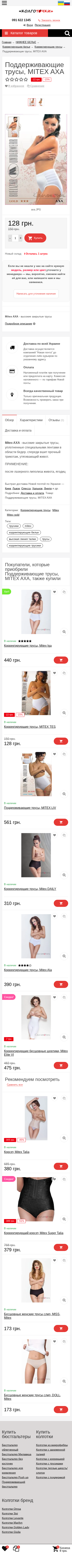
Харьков (37, 488)
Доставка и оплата (32, 493)
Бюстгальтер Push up (15, 1477)
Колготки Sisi (10, 1513)
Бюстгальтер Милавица (16, 1454)
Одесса (26, 488)
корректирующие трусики (25, 545)
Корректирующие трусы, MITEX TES (30, 726)
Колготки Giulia (11, 1531)
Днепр (48, 488)
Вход (30, 25)
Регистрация (42, 25)
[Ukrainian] (61, 5)
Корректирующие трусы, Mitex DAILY (30, 889)
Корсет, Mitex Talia (16, 1152)
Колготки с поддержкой (50, 1477)
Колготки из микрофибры (52, 1445)
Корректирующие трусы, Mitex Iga (28, 645)
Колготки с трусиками (49, 1463)
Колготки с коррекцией (50, 1458)
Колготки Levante (12, 1518)
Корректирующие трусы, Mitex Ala (28, 970)
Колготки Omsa (11, 1508)
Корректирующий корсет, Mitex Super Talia (33, 1233)
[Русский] (67, 5)
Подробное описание (18, 323)
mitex (28, 525)
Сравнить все (15, 1084)
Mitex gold (13, 514)
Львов (16, 488)
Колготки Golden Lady (15, 1527)
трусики (14, 525)
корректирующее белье (24, 532)
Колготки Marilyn (12, 1522)
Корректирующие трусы (35, 510)
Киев (8, 488)
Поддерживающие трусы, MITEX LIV (30, 807)
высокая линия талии (22, 538)
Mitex (55, 510)
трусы (45, 538)
